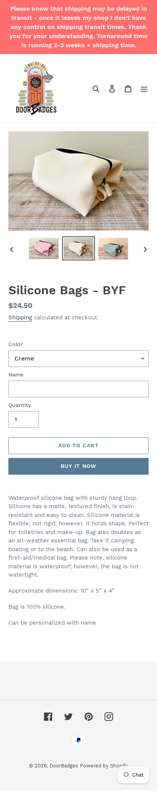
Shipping (20, 317)
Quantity (19, 405)
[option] (44, 248)
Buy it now (78, 466)
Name (15, 375)
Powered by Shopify (104, 766)
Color (15, 344)
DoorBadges (64, 766)
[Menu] (144, 88)
